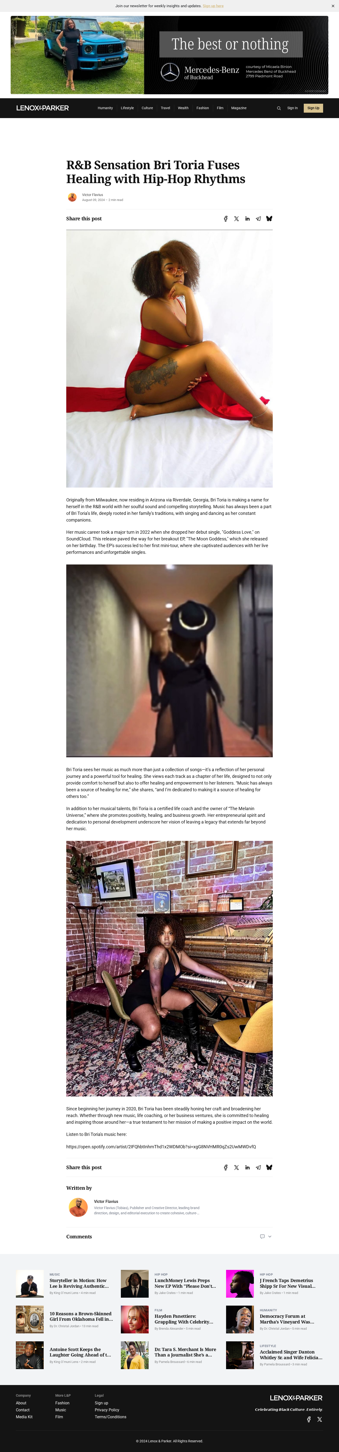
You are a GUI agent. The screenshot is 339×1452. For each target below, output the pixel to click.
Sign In (292, 108)
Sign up (101, 1403)
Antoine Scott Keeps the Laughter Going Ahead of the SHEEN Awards (81, 1354)
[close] (333, 6)
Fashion (62, 1403)
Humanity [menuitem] (105, 108)
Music (55, 1274)
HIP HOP (161, 1274)
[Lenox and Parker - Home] (51, 108)
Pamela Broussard (172, 1362)
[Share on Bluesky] (269, 218)
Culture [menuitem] (147, 108)
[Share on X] (236, 219)
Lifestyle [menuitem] (127, 108)
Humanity (268, 1310)
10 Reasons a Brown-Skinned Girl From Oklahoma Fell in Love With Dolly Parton (81, 1319)
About (21, 1403)
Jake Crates (167, 1293)
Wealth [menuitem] (183, 108)
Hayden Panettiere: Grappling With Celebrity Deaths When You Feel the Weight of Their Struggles (183, 1324)
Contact (23, 1410)
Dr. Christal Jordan (66, 1326)
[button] (278, 108)
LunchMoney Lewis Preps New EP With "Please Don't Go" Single (183, 1285)
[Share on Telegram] (258, 219)
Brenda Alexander (171, 1328)
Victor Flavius (92, 195)
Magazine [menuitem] (238, 108)
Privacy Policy (107, 1410)
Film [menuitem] (220, 108)
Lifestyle (268, 1346)
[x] (319, 1419)
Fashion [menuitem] (203, 108)
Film (158, 1310)
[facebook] (308, 1419)
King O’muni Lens (66, 1293)
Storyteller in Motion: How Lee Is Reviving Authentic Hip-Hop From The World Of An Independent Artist (80, 1288)
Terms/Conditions (110, 1417)
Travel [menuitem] (165, 108)
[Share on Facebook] (225, 219)
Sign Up (313, 108)
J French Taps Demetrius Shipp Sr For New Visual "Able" (286, 1285)
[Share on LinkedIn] (247, 219)
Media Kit (24, 1417)
